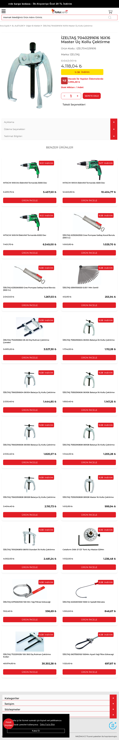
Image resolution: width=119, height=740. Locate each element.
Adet (81, 87)
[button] (59, 122)
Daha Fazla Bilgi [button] (47, 724)
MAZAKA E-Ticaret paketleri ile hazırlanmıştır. (96, 736)
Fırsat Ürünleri (8, 724)
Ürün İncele (30, 200)
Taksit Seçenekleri (74, 104)
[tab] (59, 122)
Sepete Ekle (92, 96)
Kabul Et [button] (36, 731)
